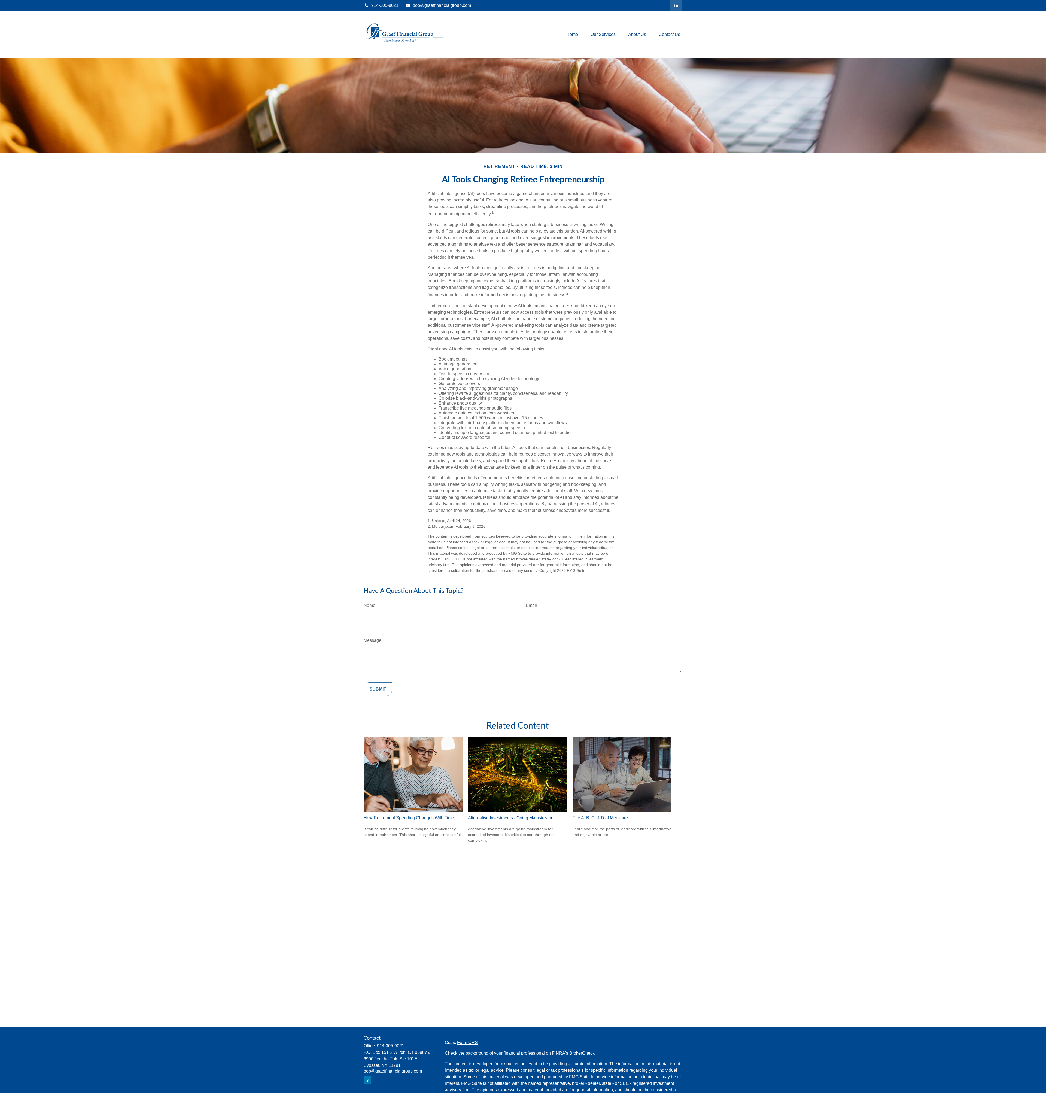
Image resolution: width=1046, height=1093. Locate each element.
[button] (572, 34)
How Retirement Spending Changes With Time (409, 818)
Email (531, 605)
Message (372, 640)
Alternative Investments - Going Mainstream (510, 818)
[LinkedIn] (676, 5)
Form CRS (467, 1042)
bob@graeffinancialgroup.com (442, 5)
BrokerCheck (582, 1053)
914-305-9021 (385, 5)
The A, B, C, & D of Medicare (600, 818)
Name (369, 605)
